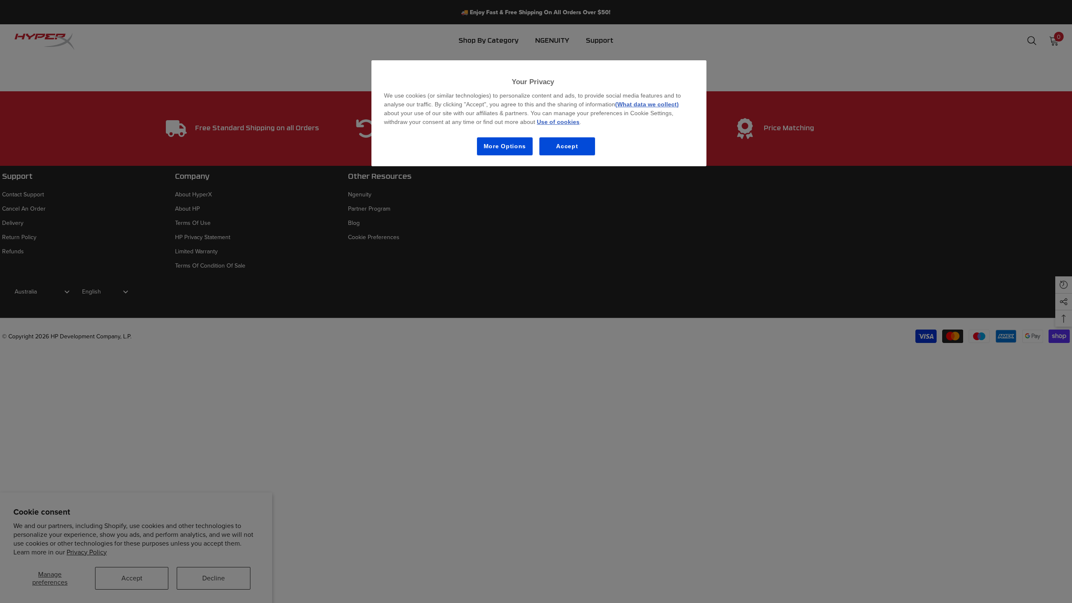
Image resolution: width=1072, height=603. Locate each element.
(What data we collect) (647, 104)
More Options (505, 146)
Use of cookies (558, 122)
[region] (538, 113)
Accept (567, 146)
